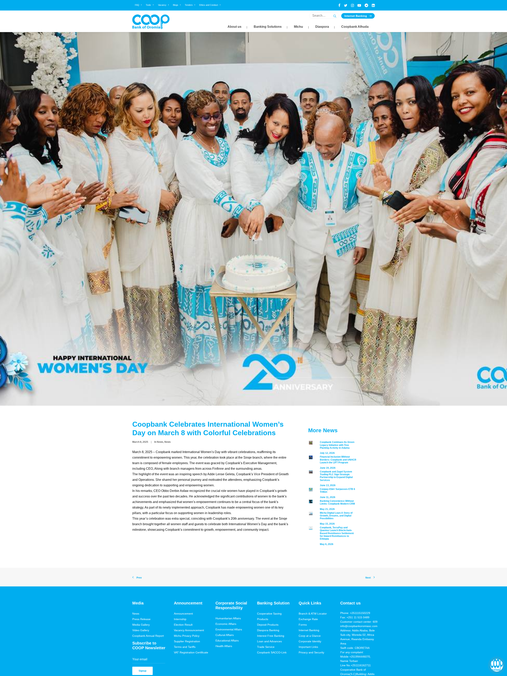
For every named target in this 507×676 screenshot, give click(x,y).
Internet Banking (355, 15)
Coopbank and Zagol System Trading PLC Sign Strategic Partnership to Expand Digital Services (336, 476)
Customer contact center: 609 (358, 621)
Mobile (344, 656)
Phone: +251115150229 (355, 613)
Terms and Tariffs (184, 646)
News (160, 442)
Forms (303, 624)
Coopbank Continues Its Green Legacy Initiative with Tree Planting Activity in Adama (337, 445)
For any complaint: (352, 652)
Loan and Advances (269, 641)
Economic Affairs (225, 623)
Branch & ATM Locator (313, 613)
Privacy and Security (311, 652)
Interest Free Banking (270, 635)
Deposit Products (267, 624)
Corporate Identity (310, 641)
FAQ (137, 5)
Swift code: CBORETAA (355, 647)
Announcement (183, 613)
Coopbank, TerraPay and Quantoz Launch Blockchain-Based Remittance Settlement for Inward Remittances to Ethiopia (337, 533)
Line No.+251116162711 (356, 665)
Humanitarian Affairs (228, 618)
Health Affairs (223, 646)
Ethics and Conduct (208, 5)
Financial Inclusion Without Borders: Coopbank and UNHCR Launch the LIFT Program (338, 459)
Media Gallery (141, 624)
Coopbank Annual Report (148, 635)
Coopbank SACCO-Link (272, 652)
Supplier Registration (187, 641)
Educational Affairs (227, 640)
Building (361, 674)
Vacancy (162, 5)
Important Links (308, 646)
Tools (148, 5)
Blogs (175, 5)
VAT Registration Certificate (191, 652)
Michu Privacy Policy (186, 635)
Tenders (189, 5)
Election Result (183, 624)
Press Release (141, 619)
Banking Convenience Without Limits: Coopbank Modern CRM (337, 502)
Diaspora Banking (268, 630)
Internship (180, 619)
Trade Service (265, 646)
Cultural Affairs (224, 635)
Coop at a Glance (310, 635)
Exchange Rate (308, 619)
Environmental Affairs (228, 629)
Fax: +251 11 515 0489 (354, 617)
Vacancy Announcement (189, 630)
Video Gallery (140, 630)
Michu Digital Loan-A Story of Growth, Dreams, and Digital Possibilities (336, 516)
